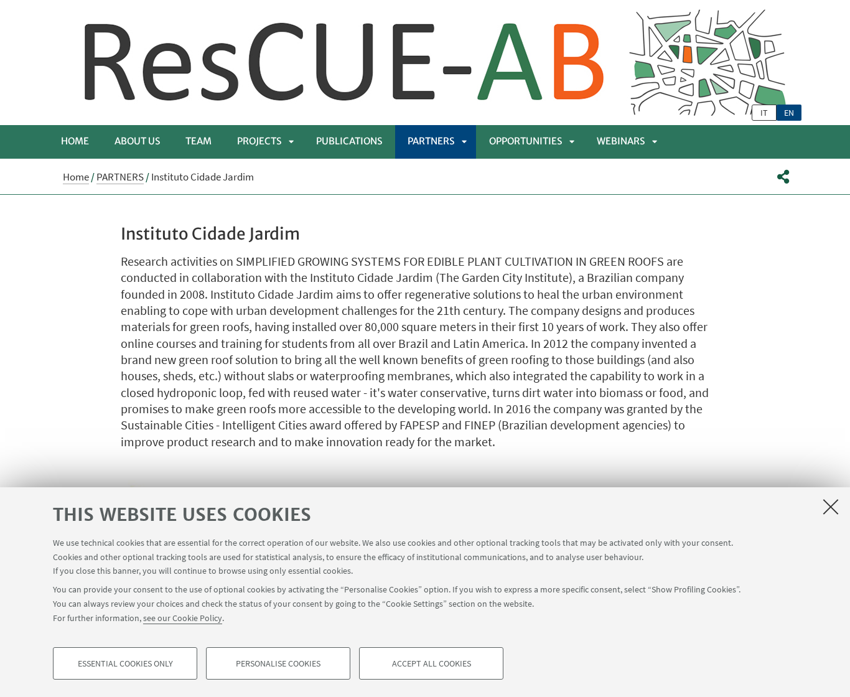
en (789, 112)
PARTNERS (431, 141)
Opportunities (525, 141)
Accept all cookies (431, 663)
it (764, 112)
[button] (783, 177)
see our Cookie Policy (182, 617)
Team (198, 141)
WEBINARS (621, 141)
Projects (259, 141)
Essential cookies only (125, 663)
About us (137, 141)
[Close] (831, 507)
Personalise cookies (278, 663)
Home (75, 141)
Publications (349, 141)
